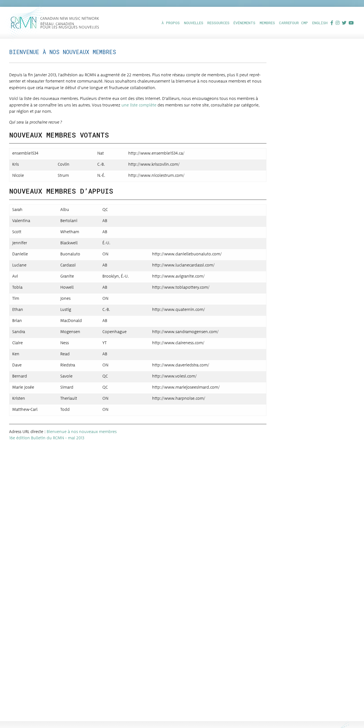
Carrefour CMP (293, 22)
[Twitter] (344, 23)
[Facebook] (331, 23)
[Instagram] (338, 23)
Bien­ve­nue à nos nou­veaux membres (82, 432)
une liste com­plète (138, 105)
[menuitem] (170, 23)
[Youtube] (351, 23)
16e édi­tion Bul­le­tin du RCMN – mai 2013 (46, 438)
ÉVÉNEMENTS (244, 22)
